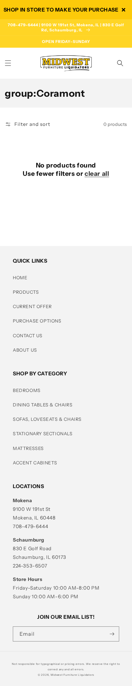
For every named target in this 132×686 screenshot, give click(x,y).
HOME (20, 278)
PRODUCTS (26, 292)
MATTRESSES (28, 448)
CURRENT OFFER (32, 306)
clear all (97, 173)
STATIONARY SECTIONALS (43, 434)
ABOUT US (25, 350)
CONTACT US (28, 336)
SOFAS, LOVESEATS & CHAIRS (47, 419)
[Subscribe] (112, 633)
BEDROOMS (27, 390)
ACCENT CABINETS (35, 463)
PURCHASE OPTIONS (37, 321)
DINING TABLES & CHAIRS (42, 405)
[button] (8, 63)
